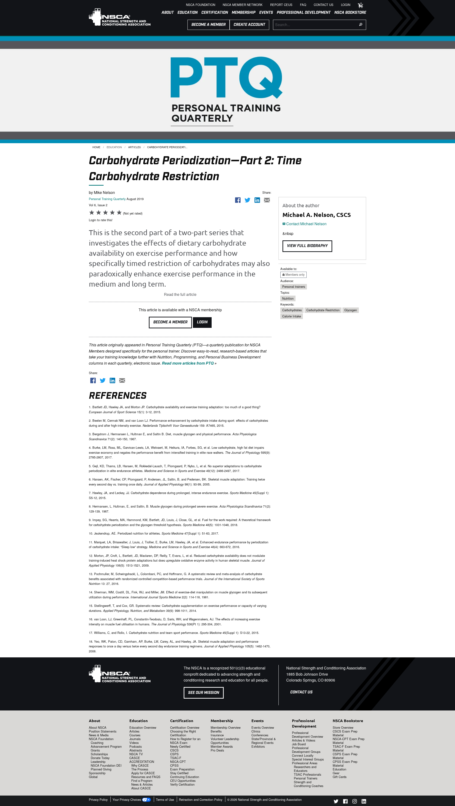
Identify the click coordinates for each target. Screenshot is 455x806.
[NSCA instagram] (354, 802)
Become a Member (170, 322)
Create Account (249, 24)
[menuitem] (166, 13)
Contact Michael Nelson (306, 223)
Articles (134, 147)
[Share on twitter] (247, 200)
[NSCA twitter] (336, 802)
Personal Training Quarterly (107, 199)
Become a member (208, 24)
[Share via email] (266, 200)
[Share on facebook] (238, 200)
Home (96, 147)
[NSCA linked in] (364, 802)
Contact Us (301, 692)
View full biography (307, 245)
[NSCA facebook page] (345, 802)
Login (202, 322)
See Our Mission (203, 692)
